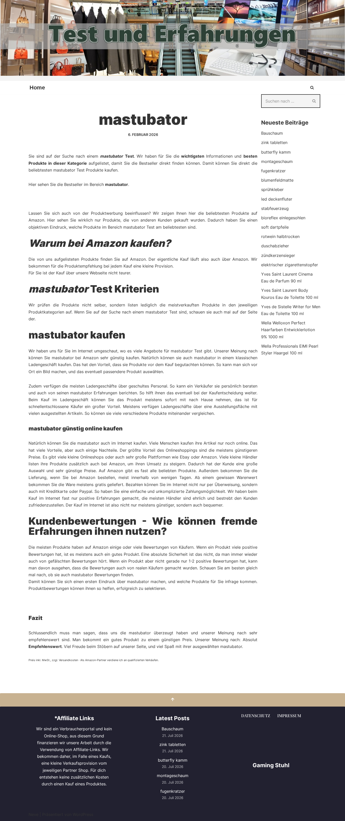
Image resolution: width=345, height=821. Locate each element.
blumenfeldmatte (277, 180)
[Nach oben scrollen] (172, 700)
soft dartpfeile (275, 227)
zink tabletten (274, 142)
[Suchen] (312, 87)
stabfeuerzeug (275, 208)
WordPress (83, 814)
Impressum (289, 715)
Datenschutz (255, 715)
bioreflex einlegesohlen (283, 217)
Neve (33, 814)
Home (37, 87)
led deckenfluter (276, 199)
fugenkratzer (273, 170)
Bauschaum (272, 133)
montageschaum (277, 161)
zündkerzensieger (278, 255)
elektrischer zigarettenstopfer (289, 264)
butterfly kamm (276, 152)
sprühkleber (272, 189)
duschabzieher (275, 245)
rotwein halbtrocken (280, 236)
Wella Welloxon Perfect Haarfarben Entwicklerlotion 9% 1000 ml (288, 329)
